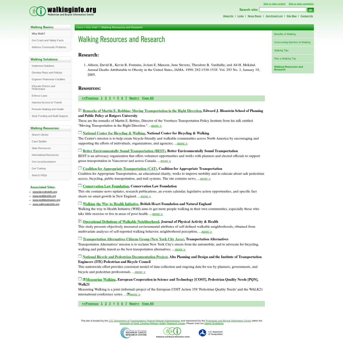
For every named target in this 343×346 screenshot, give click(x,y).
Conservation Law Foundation (106, 186)
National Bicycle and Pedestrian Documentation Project (125, 256)
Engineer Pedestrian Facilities (48, 79)
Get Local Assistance (44, 161)
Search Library (40, 134)
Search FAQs (39, 175)
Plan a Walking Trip (285, 58)
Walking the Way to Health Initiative (110, 203)
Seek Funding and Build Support (50, 116)
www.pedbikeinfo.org (44, 196)
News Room (254, 16)
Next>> (134, 98)
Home (79, 27)
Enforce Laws (39, 95)
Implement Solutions (43, 65)
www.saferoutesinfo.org (46, 204)
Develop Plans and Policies (47, 72)
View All (148, 98)
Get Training (39, 168)
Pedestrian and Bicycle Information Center (228, 320)
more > (156, 125)
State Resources (41, 148)
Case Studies (39, 141)
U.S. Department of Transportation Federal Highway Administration (144, 320)
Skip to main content (274, 3)
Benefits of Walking (285, 34)
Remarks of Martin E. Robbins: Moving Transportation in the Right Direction (142, 110)
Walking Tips (281, 50)
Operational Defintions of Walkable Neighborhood (121, 221)
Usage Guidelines (214, 323)
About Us (228, 16)
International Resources (45, 155)
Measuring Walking (101, 279)
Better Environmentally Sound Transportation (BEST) (124, 150)
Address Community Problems (49, 47)
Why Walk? (92, 27)
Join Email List (274, 16)
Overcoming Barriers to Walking (292, 42)
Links (241, 16)
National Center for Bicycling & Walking (114, 133)
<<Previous (90, 98)
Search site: (248, 9)
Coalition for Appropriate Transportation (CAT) (120, 168)
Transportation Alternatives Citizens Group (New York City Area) (133, 238)
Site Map (292, 16)
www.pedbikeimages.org (46, 200)
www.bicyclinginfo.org (45, 191)
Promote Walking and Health (48, 109)
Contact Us (307, 16)
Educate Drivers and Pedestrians (43, 87)
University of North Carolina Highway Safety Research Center (152, 323)
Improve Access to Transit (47, 102)
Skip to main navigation (301, 3)
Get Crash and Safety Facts (48, 40)
